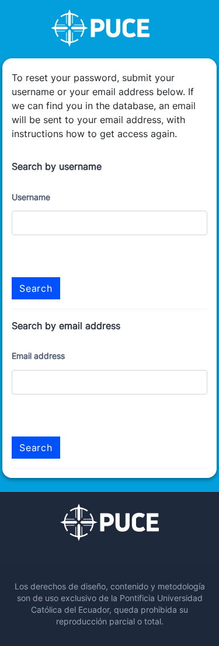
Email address (38, 356)
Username (31, 197)
